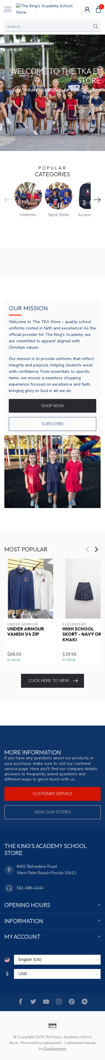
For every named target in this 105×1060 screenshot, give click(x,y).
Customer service (52, 794)
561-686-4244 (30, 888)
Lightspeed (51, 1042)
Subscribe (52, 424)
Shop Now (52, 406)
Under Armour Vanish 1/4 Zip (25, 631)
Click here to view (49, 680)
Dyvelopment (55, 1048)
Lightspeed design (80, 1042)
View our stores (52, 812)
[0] (98, 9)
